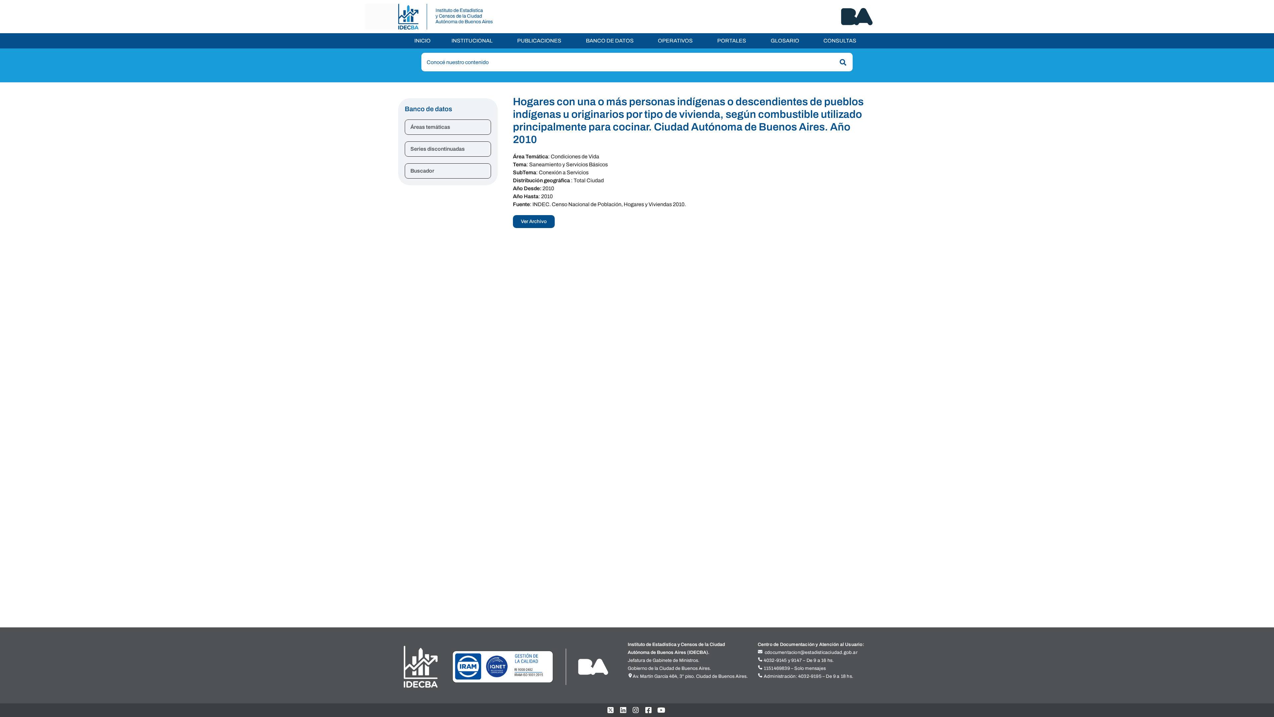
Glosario (785, 40)
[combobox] (637, 62)
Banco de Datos (610, 40)
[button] (474, 40)
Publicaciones (539, 40)
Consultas (839, 40)
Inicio (422, 40)
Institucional (472, 40)
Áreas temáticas (430, 127)
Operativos (675, 40)
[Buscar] (842, 62)
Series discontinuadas (437, 149)
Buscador (422, 171)
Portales (731, 40)
